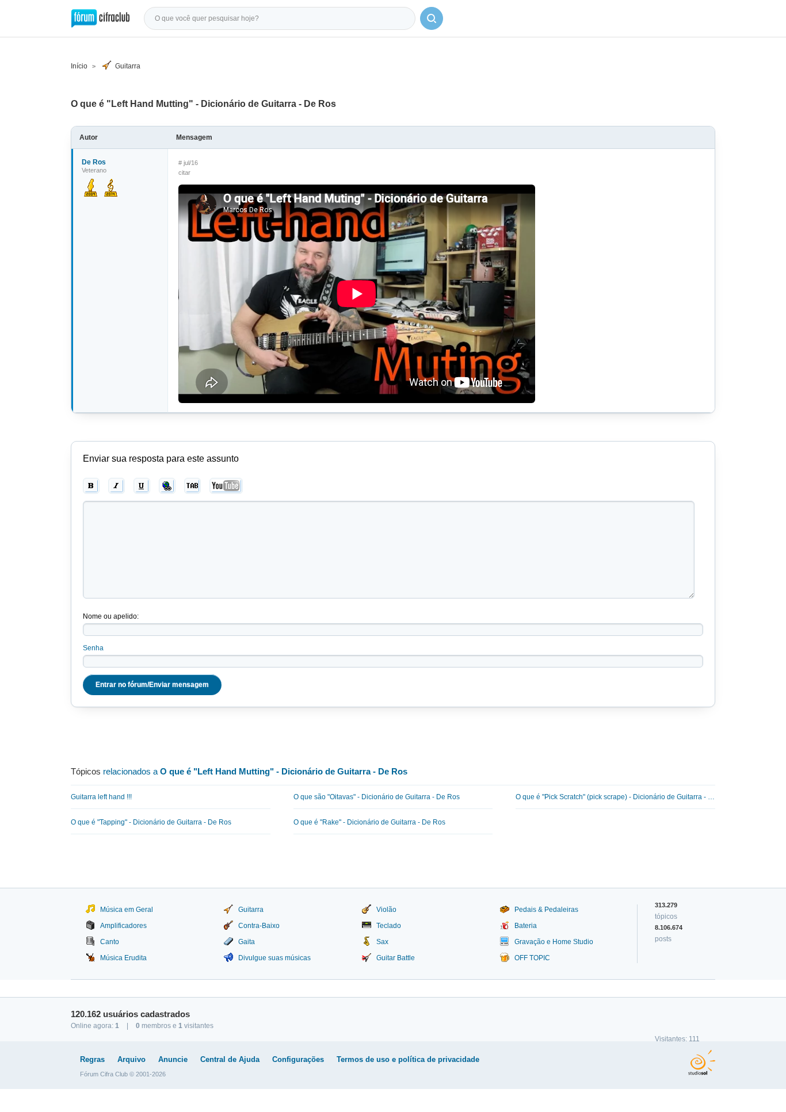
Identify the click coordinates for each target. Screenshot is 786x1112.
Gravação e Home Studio (553, 942)
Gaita (246, 942)
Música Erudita (123, 958)
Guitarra (127, 66)
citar (184, 172)
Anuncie (173, 1059)
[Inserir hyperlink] (167, 486)
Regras (92, 1059)
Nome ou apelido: (111, 616)
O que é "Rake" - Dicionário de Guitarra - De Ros (369, 822)
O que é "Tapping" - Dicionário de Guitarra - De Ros (151, 822)
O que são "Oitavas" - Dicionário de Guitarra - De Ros (376, 797)
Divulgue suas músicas (274, 958)
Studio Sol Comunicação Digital (701, 1062)
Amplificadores (123, 926)
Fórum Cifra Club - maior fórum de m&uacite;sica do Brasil (100, 18)
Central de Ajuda (230, 1059)
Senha (93, 648)
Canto (109, 942)
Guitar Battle (395, 958)
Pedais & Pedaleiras (546, 910)
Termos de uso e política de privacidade (408, 1059)
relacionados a (255, 771)
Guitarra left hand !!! (101, 797)
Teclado (388, 926)
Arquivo (131, 1059)
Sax (382, 942)
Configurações (298, 1059)
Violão (386, 910)
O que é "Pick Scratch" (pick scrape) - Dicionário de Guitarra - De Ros (615, 797)
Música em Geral (126, 910)
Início (79, 66)
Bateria (525, 926)
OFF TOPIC (532, 958)
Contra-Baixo (259, 926)
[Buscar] (431, 18)
